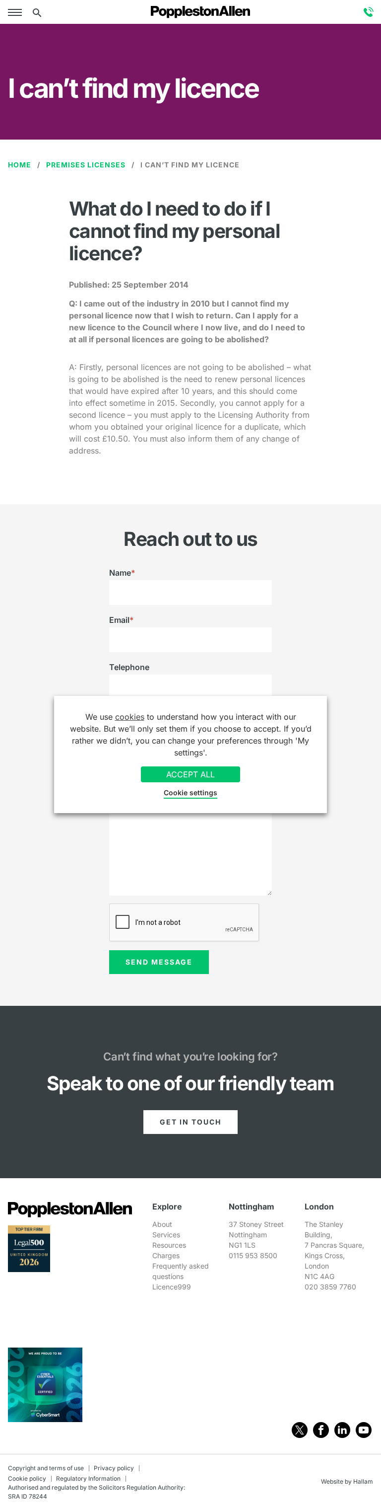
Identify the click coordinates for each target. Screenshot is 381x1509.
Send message (159, 962)
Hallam (363, 1481)
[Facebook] (321, 1430)
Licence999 (171, 1287)
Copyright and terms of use (46, 1468)
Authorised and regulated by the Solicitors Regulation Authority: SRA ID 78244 (96, 1492)
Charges (166, 1255)
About (162, 1224)
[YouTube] (364, 1430)
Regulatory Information (88, 1478)
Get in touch (190, 1122)
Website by (336, 1481)
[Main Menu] (17, 12)
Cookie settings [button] (190, 792)
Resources (169, 1245)
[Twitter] (300, 1430)
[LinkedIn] (342, 1430)
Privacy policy (114, 1468)
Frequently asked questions (180, 1271)
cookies (129, 717)
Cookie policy (27, 1478)
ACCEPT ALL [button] (190, 774)
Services (166, 1234)
